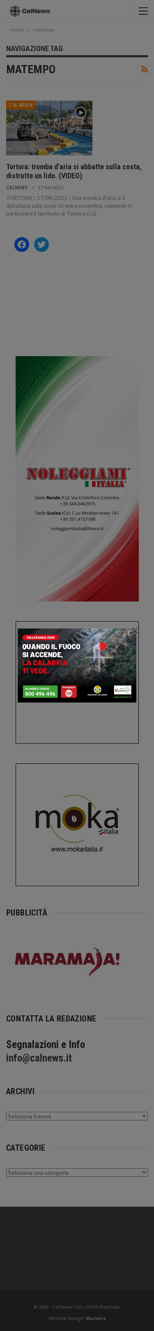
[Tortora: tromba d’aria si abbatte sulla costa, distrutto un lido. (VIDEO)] (49, 128)
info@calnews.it (39, 1058)
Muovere (96, 1318)
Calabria (20, 105)
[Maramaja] (67, 961)
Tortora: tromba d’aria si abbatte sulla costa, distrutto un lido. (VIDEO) (74, 171)
